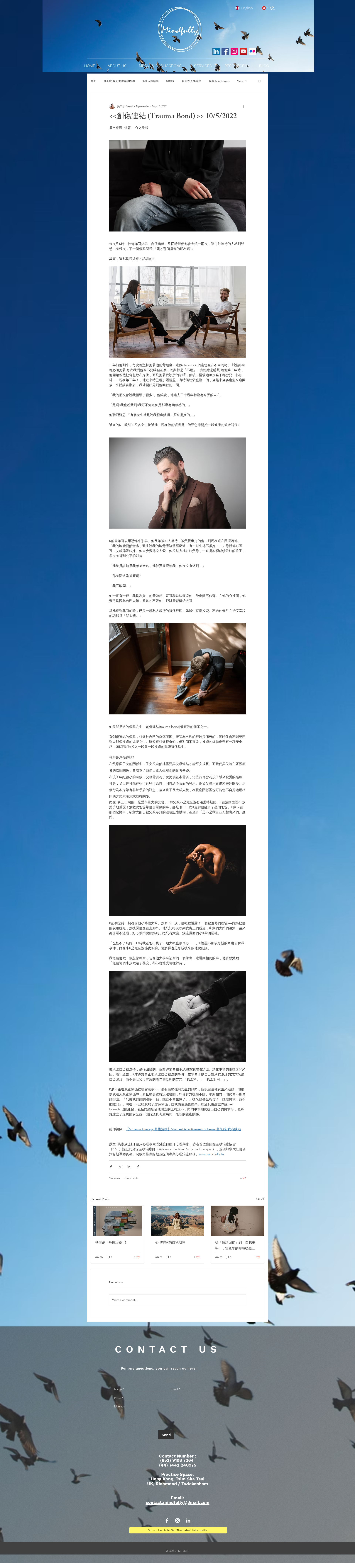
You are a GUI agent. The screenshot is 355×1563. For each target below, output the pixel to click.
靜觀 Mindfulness (219, 81)
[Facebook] (225, 51)
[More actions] (243, 106)
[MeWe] (252, 51)
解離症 (170, 81)
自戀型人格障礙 (191, 81)
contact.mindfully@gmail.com (177, 1502)
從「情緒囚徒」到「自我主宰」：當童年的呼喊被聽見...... (235, 1246)
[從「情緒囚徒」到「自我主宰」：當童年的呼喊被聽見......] (237, 1221)
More (240, 81)
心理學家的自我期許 (170, 1243)
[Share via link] (138, 1166)
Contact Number (177, 1456)
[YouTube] (243, 51)
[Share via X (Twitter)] (120, 1166)
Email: (177, 1497)
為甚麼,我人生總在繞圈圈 (119, 81)
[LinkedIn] (216, 51)
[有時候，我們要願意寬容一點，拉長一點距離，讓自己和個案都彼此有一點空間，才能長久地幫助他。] (177, 1221)
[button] (259, 80)
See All (260, 1198)
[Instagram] (234, 51)
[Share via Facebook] (111, 1166)
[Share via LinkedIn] (129, 1166)
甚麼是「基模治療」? (110, 1243)
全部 (93, 81)
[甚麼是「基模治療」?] (117, 1221)
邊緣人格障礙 (150, 81)
